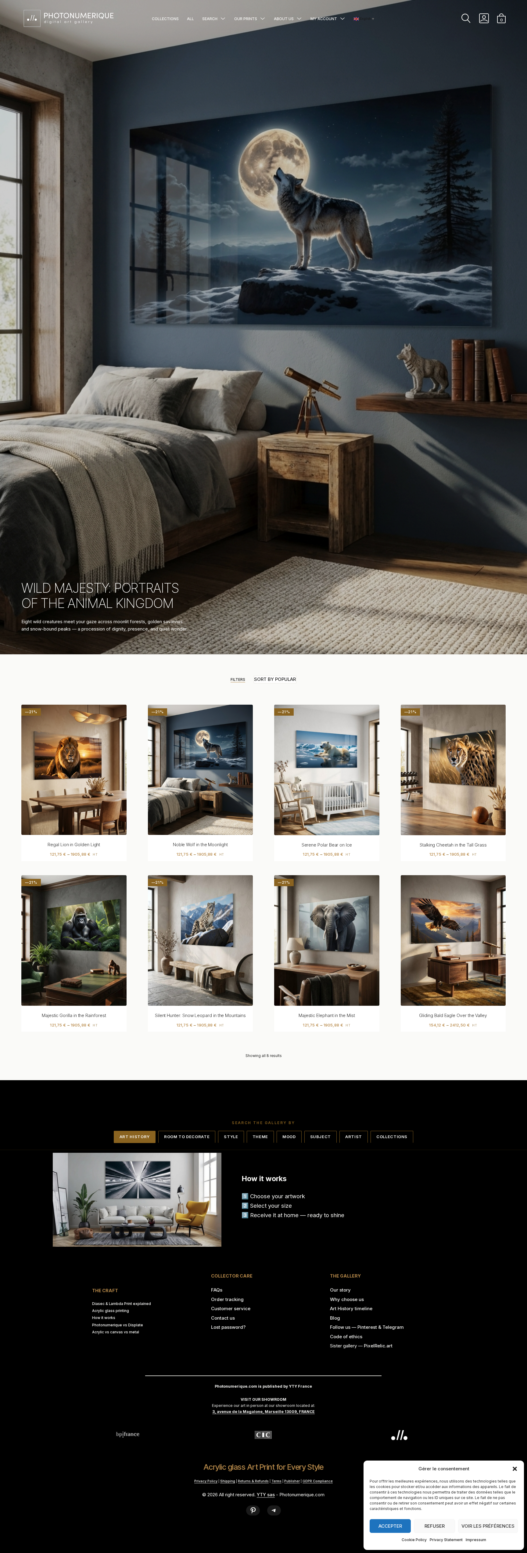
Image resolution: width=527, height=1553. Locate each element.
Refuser (435, 1526)
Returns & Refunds (253, 1481)
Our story (340, 1290)
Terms (276, 1481)
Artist (353, 1136)
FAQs (216, 1290)
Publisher (292, 1481)
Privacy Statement (446, 1539)
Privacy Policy (205, 1481)
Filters (238, 679)
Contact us (223, 1318)
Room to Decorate (187, 1136)
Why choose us (347, 1299)
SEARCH (209, 18)
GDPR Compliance (318, 1481)
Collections (165, 18)
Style (231, 1136)
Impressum (476, 1539)
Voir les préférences (487, 1526)
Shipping (227, 1481)
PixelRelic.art (378, 1346)
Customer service (230, 1308)
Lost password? (228, 1327)
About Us (284, 18)
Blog (335, 1318)
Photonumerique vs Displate (117, 1325)
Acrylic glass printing (110, 1311)
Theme (260, 1136)
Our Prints (245, 18)
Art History (135, 1136)
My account (323, 18)
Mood (289, 1136)
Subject (320, 1136)
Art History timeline (351, 1308)
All (190, 18)
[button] (515, 1469)
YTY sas (266, 1494)
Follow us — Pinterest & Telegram (367, 1327)
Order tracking (227, 1299)
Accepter (390, 1526)
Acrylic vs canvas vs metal (115, 1332)
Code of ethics (346, 1336)
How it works (103, 1318)
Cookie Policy (414, 1539)
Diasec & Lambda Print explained (121, 1304)
